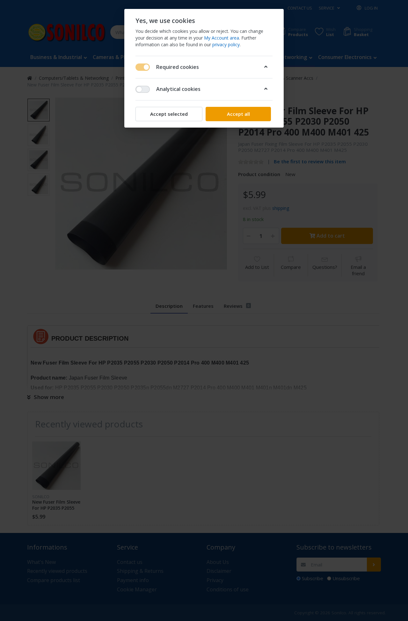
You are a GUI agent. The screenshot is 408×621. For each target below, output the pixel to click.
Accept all (238, 114)
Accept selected (169, 114)
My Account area (221, 38)
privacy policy (226, 44)
